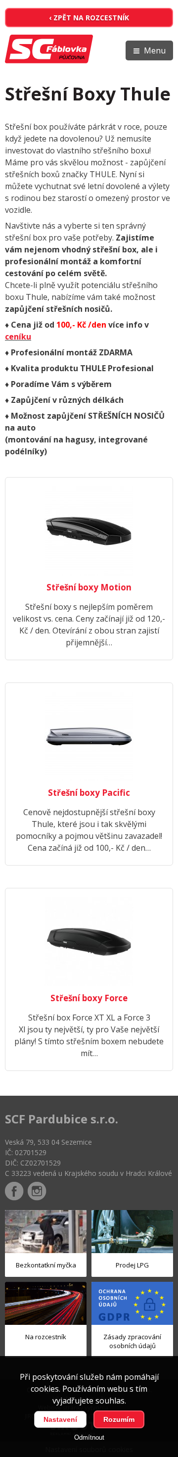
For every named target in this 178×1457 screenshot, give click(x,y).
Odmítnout (89, 1437)
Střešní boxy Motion (89, 587)
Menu (155, 50)
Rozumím (118, 1419)
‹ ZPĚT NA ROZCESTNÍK (89, 17)
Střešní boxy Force (89, 998)
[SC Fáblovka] (49, 50)
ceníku (18, 336)
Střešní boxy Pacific (89, 792)
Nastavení (60, 1419)
